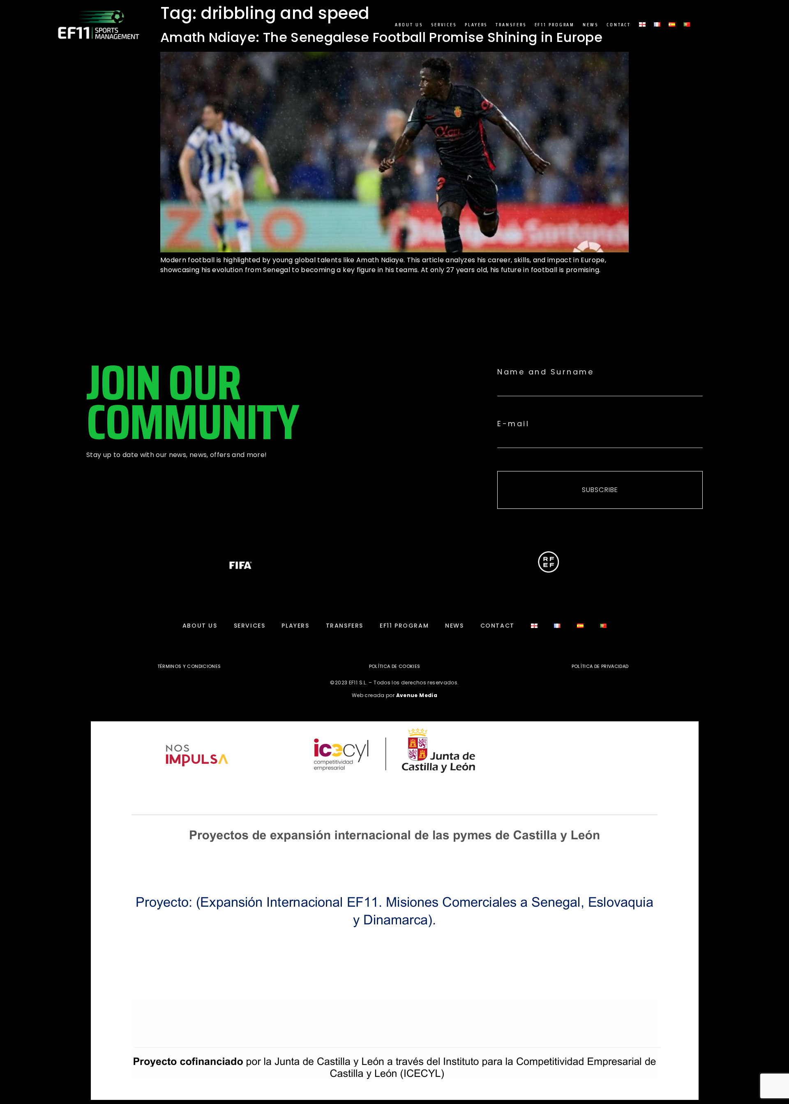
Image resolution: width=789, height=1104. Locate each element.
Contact (619, 24)
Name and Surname (545, 372)
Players (476, 24)
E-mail (513, 424)
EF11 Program (555, 24)
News (590, 24)
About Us (409, 24)
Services (444, 24)
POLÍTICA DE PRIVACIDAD (600, 666)
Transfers (511, 24)
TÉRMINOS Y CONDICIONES (189, 666)
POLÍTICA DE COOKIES (394, 666)
